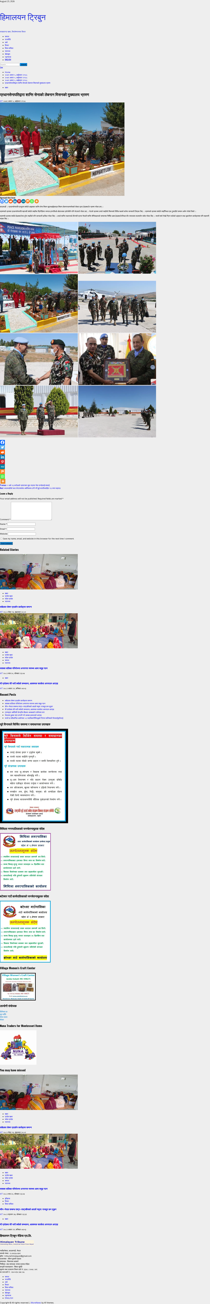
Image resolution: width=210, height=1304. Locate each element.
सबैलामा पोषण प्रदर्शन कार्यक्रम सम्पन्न (16, 606)
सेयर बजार (3, 1017)
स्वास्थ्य (7, 50)
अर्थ (6, 42)
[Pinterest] (19, 201)
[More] (36, 201)
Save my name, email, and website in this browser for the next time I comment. (38, 538)
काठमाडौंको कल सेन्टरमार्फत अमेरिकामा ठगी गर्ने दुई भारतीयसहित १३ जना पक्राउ (30, 488)
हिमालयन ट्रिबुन (23, 16)
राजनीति (8, 39)
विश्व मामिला (9, 48)
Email (3, 529)
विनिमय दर (3, 1011)
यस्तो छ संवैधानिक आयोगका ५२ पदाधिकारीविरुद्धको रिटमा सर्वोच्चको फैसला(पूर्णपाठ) (34, 717)
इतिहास (7, 1198)
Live (1, 67)
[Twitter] (6, 201)
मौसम (2, 1019)
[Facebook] (2, 201)
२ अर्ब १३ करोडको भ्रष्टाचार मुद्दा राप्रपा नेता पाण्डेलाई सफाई (24, 485)
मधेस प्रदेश (9, 598)
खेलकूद (7, 53)
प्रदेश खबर (9, 596)
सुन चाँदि (3, 1014)
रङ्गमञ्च (8, 56)
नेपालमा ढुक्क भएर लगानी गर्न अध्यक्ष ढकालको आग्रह (23, 715)
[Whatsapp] (32, 201)
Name (3, 524)
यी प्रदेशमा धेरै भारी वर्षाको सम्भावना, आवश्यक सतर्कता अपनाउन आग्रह (29, 683)
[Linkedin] (15, 201)
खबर (6, 87)
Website (3, 533)
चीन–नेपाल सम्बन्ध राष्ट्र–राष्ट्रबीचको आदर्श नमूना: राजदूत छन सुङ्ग (29, 706)
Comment (5, 519)
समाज (7, 36)
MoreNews (36, 1302)
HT (1, 101)
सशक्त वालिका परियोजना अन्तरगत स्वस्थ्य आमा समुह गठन (24, 668)
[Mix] (28, 201)
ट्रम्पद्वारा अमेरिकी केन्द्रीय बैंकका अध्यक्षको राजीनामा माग (24, 712)
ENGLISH (8, 59)
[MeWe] (23, 201)
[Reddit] (11, 201)
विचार (7, 45)
